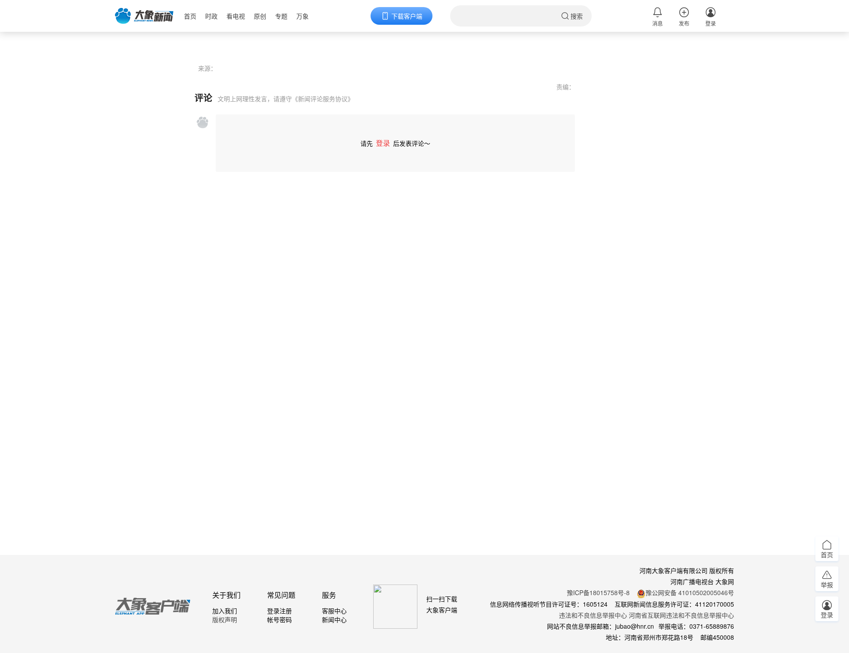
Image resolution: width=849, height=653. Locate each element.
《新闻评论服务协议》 (323, 98)
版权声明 (224, 619)
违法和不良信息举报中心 (593, 615)
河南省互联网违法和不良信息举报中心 (681, 615)
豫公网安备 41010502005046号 (690, 592)
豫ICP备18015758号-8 (598, 592)
